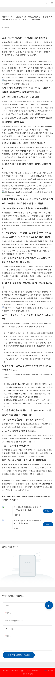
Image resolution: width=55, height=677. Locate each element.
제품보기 (48, 511)
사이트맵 (43, 670)
